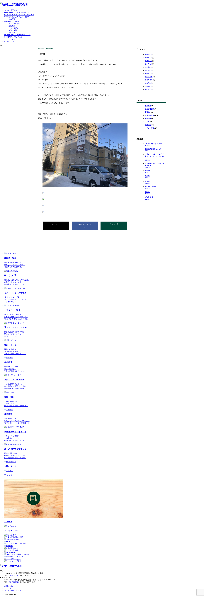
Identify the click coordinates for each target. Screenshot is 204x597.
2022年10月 (148, 80)
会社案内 (11, 26)
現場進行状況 (149, 115)
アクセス (11, 39)
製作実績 (11, 19)
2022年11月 (148, 77)
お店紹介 (148, 106)
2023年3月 (148, 67)
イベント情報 (149, 128)
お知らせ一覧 (113, 226)
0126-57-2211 (14, 575)
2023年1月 (148, 73)
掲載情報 (148, 125)
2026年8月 (148, 54)
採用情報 (11, 32)
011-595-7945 (14, 582)
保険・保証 (12, 30)
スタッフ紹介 (13, 28)
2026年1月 (148, 61)
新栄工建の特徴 (14, 24)
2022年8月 (148, 86)
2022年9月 (148, 83)
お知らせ (148, 118)
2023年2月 (148, 70)
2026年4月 (148, 57)
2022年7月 (148, 89)
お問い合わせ (9, 586)
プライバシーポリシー (12, 590)
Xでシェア (56, 226)
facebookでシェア (84, 226)
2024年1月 (148, 64)
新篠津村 (148, 112)
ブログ (147, 121)
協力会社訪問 (149, 109)
